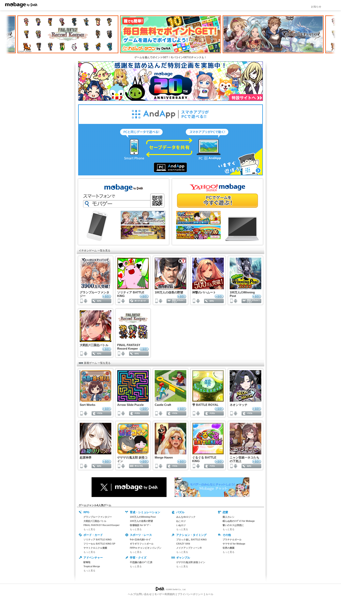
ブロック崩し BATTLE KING (191, 539)
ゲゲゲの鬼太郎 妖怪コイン (190, 562)
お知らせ (316, 6)
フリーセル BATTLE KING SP (99, 543)
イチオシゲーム (88, 250)
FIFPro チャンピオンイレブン (145, 548)
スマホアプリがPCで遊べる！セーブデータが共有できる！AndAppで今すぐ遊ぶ (170, 139)
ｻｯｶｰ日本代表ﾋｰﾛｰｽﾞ (140, 539)
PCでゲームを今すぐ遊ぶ (217, 201)
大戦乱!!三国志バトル (94, 521)
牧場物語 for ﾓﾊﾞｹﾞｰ (140, 525)
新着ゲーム (90, 362)
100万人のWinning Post (143, 517)
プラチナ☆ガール (232, 539)
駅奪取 (87, 562)
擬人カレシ (228, 517)
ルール (209, 594)
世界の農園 (228, 548)
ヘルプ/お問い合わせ (140, 594)
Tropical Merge (91, 566)
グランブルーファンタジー (97, 517)
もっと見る (89, 529)
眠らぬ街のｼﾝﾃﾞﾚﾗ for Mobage (239, 521)
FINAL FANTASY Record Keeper (101, 525)
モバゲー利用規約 (164, 594)
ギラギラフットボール (142, 543)
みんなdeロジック (186, 517)
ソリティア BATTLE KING (97, 539)
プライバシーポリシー (190, 594)
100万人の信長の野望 (141, 521)
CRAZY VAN (183, 543)
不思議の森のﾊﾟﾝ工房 (141, 562)
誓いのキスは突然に (233, 525)
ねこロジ (181, 521)
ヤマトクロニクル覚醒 (95, 548)
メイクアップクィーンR (189, 548)
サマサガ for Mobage (234, 543)
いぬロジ (181, 525)
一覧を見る (103, 250)
